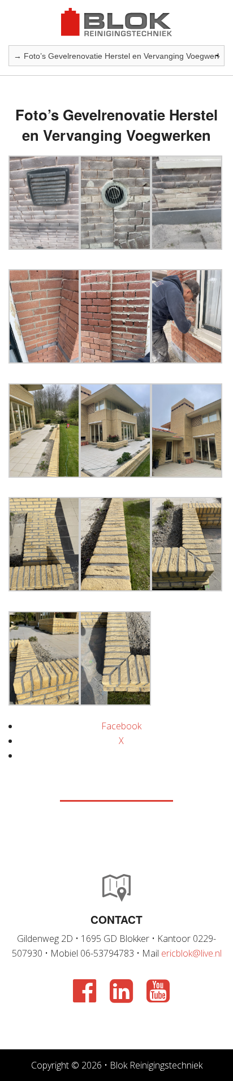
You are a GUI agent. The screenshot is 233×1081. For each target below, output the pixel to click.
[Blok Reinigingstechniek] (116, 21)
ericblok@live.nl (191, 953)
